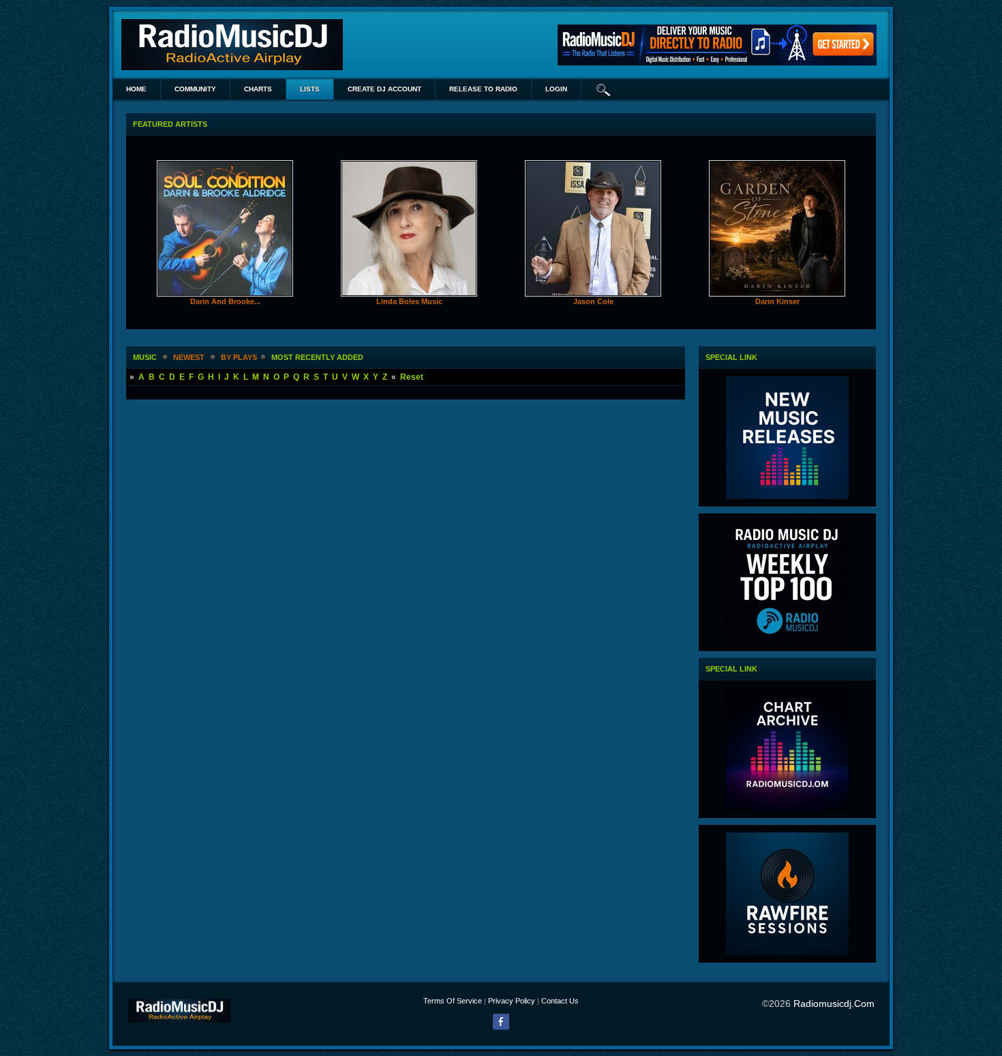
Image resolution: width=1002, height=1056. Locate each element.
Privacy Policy (511, 1001)
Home (136, 89)
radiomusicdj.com (834, 1003)
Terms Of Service (452, 1001)
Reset (411, 377)
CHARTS (258, 89)
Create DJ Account (384, 89)
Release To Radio (483, 89)
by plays (239, 357)
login (556, 89)
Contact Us (560, 1001)
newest (188, 357)
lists (310, 89)
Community (195, 89)
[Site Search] (603, 89)
